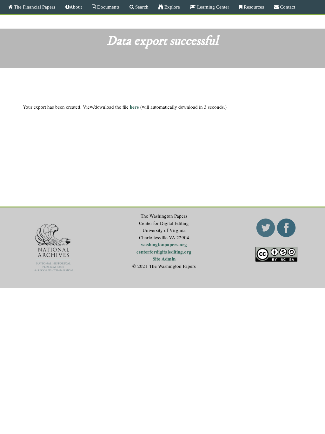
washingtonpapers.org (164, 244)
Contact (287, 6)
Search (141, 6)
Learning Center (212, 6)
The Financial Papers (34, 6)
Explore (171, 6)
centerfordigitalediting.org (163, 251)
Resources (253, 6)
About (76, 6)
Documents (108, 6)
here (134, 106)
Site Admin (164, 258)
